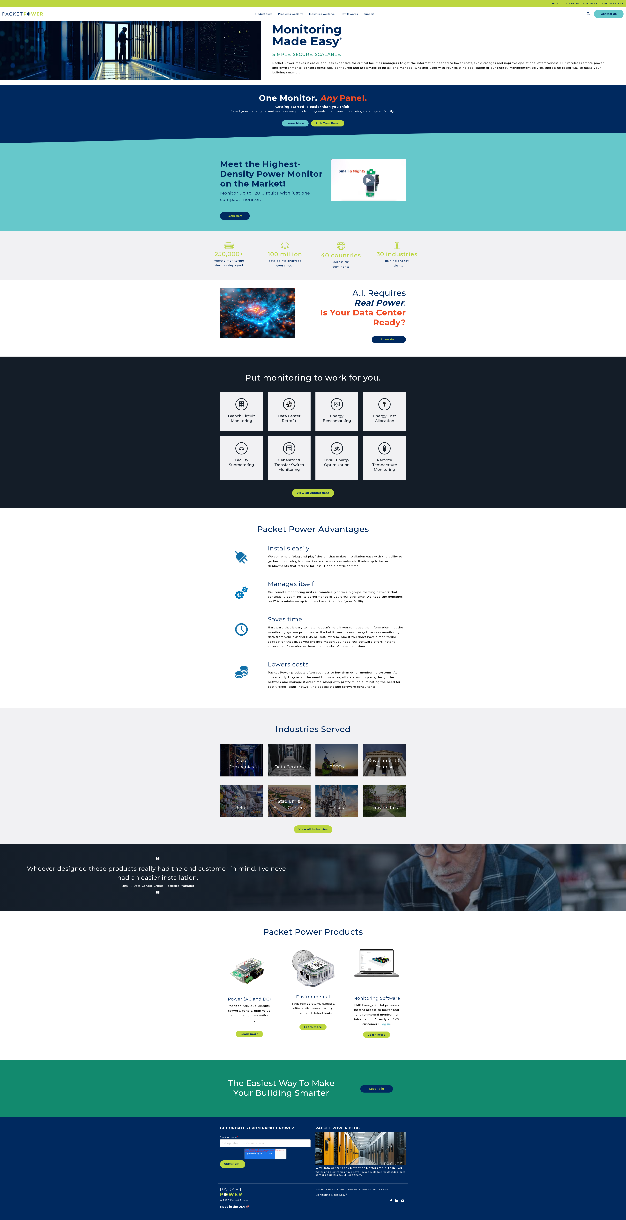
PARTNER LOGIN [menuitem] (613, 3)
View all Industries (313, 829)
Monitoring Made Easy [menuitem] (331, 1194)
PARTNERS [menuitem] (380, 1189)
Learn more (249, 1034)
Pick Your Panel (328, 123)
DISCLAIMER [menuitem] (348, 1189)
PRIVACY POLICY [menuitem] (326, 1189)
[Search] (588, 14)
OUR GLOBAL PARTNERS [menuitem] (581, 3)
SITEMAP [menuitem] (365, 1189)
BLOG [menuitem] (556, 3)
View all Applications (313, 492)
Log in (385, 1024)
